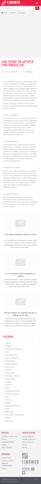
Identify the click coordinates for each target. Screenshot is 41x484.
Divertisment (10, 373)
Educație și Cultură (12, 376)
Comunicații (9, 367)
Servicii (24, 445)
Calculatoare (10, 361)
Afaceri (8, 343)
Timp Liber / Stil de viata (14, 415)
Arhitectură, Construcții (14, 349)
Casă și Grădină (11, 364)
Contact (4, 468)
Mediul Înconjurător (12, 391)
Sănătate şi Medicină (28, 439)
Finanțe (8, 382)
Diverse (8, 370)
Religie (8, 403)
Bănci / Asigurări (11, 358)
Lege (7, 388)
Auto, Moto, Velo (11, 355)
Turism (7, 418)
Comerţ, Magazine (28, 436)
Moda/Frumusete (11, 394)
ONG (7, 397)
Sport (7, 409)
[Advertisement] (20, 35)
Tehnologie (29, 72)
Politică (8, 400)
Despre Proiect (6, 458)
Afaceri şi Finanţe (27, 442)
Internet (8, 385)
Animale (8, 346)
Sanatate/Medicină (12, 406)
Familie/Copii (10, 379)
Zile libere (9, 421)
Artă (7, 352)
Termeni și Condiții (7, 461)
